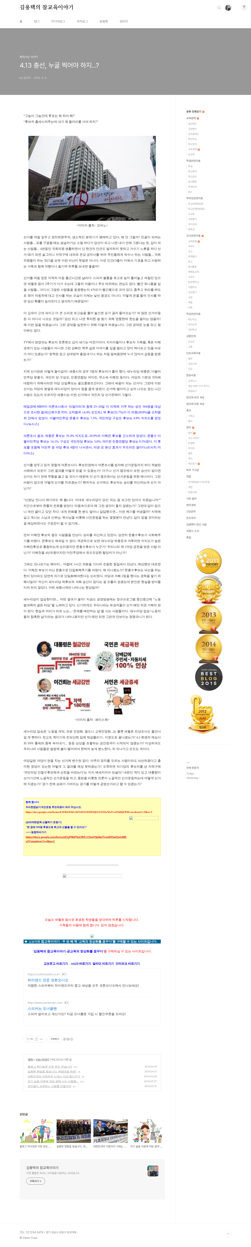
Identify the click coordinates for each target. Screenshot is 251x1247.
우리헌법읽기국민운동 (199, 482)
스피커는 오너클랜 (42, 1008)
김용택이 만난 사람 (196, 524)
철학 (190, 358)
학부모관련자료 (194, 198)
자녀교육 (192, 224)
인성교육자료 (193, 353)
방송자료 (191, 375)
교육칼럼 (192, 241)
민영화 (191, 443)
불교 (190, 421)
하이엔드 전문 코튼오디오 (48, 980)
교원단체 (191, 336)
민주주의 (191, 518)
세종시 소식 (192, 531)
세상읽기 (192, 463)
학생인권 (192, 186)
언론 (190, 307)
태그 (37, 21)
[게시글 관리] (41, 1039)
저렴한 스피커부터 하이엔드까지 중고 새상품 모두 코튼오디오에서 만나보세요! (83, 985)
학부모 (191, 246)
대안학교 (192, 329)
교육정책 (191, 118)
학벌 (190, 302)
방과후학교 (193, 282)
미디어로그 (58, 21)
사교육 (191, 214)
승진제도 (192, 123)
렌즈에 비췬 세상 (195, 403)
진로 (190, 368)
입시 (190, 191)
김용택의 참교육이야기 (47, 7)
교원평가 (192, 128)
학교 (190, 261)
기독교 (191, 415)
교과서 (191, 276)
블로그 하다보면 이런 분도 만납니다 (50, 1066)
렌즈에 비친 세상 (195, 397)
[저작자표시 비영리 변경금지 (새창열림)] (68, 1039)
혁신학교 (192, 139)
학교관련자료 (193, 313)
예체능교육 (193, 271)
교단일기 (192, 292)
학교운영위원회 (195, 203)
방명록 (104, 21)
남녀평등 (192, 181)
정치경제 (191, 505)
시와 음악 (191, 498)
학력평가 (192, 256)
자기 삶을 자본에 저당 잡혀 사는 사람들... (53, 1081)
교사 (190, 251)
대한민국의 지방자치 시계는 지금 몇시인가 (54, 1076)
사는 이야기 (42, 1059)
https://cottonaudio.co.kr (44, 974)
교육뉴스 (192, 380)
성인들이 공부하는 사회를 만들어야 (49, 1086)
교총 (190, 346)
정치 (30, 1059)
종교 (188, 410)
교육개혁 (192, 149)
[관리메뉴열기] (244, 7)
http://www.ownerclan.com (45, 1002)
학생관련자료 (193, 160)
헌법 (188, 476)
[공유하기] (36, 1039)
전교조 (191, 341)
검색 (219, 8)
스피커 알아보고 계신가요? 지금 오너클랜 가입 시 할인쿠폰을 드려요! (77, 1014)
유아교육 (192, 324)
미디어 (191, 448)
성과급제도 (193, 134)
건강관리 (191, 511)
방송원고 (192, 391)
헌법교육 (192, 492)
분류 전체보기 (194, 111)
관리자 (124, 21)
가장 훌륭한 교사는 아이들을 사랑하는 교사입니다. (53, 1173)
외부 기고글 (192, 470)
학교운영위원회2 (196, 208)
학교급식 (192, 176)
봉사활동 (192, 266)
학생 (190, 166)
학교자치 (192, 144)
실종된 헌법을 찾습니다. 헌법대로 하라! (52, 1071)
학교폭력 (192, 171)
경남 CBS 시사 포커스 (199, 385)
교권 (190, 297)
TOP (228, 1234)
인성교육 (192, 363)
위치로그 (82, 21)
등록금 (191, 229)
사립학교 (192, 287)
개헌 (190, 487)
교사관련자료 (193, 235)
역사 (190, 458)
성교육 (191, 154)
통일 (188, 537)
